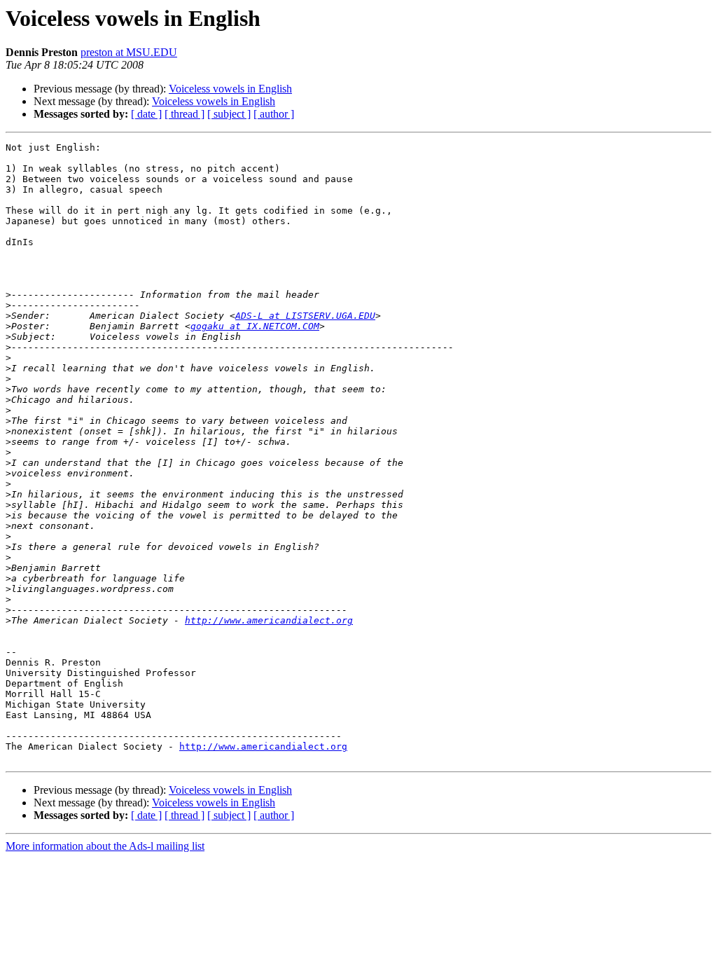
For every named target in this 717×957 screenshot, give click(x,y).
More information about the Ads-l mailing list (105, 846)
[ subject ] (229, 114)
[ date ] (146, 114)
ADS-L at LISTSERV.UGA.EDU (305, 315)
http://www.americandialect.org (269, 620)
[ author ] (273, 114)
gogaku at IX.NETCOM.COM (254, 326)
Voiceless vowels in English (230, 89)
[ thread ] (184, 114)
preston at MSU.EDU (129, 52)
